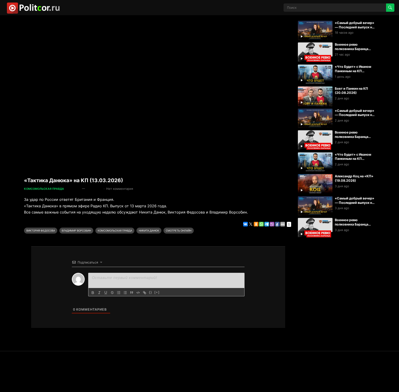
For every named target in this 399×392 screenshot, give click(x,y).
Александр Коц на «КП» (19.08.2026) (354, 178)
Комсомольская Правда (44, 188)
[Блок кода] (138, 292)
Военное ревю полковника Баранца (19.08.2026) (351, 224)
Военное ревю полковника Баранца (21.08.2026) (351, 48)
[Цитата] (131, 292)
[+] (157, 292)
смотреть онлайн (178, 230)
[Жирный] (93, 292)
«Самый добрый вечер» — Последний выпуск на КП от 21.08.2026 (354, 27)
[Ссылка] (144, 292)
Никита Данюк (149, 230)
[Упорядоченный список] (118, 292)
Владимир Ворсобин (76, 230)
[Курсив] (99, 292)
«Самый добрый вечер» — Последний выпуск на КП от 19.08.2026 (354, 202)
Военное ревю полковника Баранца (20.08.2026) (351, 136)
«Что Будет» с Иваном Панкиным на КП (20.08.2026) (353, 158)
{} (150, 292)
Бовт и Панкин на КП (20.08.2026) (351, 90)
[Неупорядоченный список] (125, 292)
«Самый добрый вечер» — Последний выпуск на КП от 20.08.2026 (354, 115)
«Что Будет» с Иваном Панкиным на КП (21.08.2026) (353, 71)
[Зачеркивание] (112, 292)
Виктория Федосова (40, 230)
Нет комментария (119, 188)
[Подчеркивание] (106, 292)
